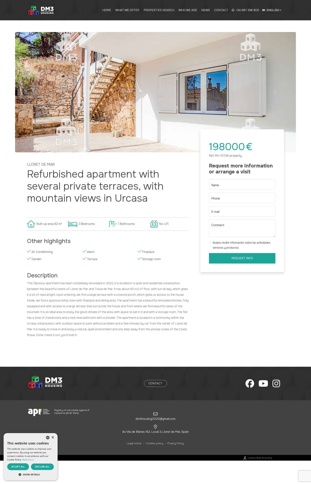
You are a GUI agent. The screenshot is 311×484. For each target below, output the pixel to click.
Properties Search (159, 10)
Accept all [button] (18, 466)
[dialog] (31, 456)
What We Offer (127, 10)
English (273, 10)
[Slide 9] (175, 147)
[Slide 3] (136, 147)
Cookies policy (154, 443)
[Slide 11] (188, 147)
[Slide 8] (168, 147)
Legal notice (134, 443)
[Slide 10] (181, 147)
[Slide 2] (129, 147)
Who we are (188, 10)
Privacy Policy (175, 443)
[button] (36, 92)
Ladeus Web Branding (260, 457)
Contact (221, 10)
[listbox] (47, 437)
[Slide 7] (162, 147)
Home (106, 10)
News (205, 10)
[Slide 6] (155, 147)
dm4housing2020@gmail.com (155, 419)
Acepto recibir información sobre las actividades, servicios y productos (242, 245)
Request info (242, 258)
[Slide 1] (123, 147)
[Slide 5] (149, 147)
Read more (28, 459)
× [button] (52, 437)
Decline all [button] (42, 466)
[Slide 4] (142, 147)
